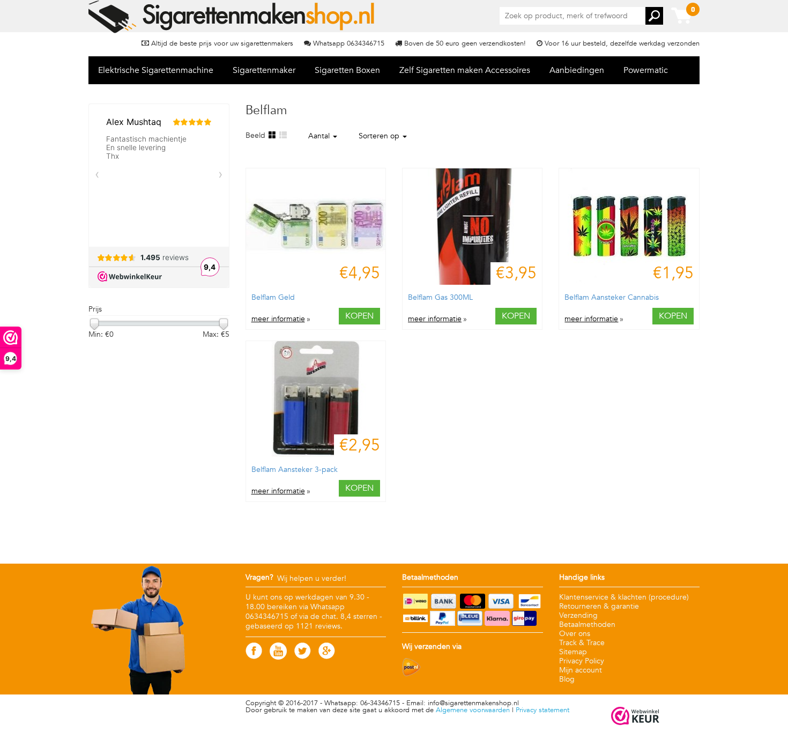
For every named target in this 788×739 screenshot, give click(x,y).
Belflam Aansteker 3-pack (294, 469)
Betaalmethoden (587, 624)
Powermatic (645, 70)
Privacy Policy (581, 661)
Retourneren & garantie (599, 606)
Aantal (320, 136)
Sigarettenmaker (264, 70)
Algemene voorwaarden (473, 710)
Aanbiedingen (576, 70)
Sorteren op (380, 136)
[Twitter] (302, 657)
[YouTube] (278, 657)
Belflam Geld (273, 297)
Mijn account (580, 670)
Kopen (359, 316)
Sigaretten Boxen (347, 70)
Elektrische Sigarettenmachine (155, 70)
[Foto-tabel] (271, 135)
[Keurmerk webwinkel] (635, 717)
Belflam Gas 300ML (440, 297)
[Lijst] (282, 135)
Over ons (574, 634)
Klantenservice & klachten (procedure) (624, 597)
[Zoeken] (654, 16)
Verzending (578, 615)
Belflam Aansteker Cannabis (611, 297)
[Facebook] (254, 657)
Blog (567, 679)
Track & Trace (582, 643)
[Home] (232, 16)
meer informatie (278, 319)
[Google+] (326, 657)
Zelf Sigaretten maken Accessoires (464, 70)
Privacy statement (542, 710)
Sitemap (573, 652)
